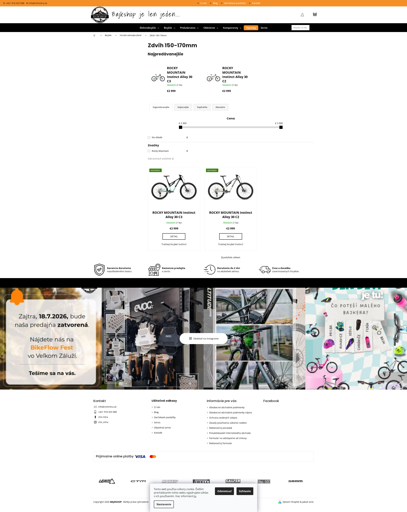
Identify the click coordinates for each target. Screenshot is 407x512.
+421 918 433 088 (107, 411)
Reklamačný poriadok (220, 427)
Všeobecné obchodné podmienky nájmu (230, 412)
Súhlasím (245, 491)
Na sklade (170, 137)
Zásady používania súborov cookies (228, 422)
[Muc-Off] (235, 481)
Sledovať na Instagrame (206, 338)
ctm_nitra (103, 422)
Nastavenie (164, 504)
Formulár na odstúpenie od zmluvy (228, 438)
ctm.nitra (103, 417)
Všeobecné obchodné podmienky (227, 407)
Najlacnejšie (183, 107)
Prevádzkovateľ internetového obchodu (230, 433)
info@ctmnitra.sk (107, 406)
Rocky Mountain (170, 150)
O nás (203, 3)
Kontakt (256, 3)
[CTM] (109, 481)
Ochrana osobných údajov (223, 417)
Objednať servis (162, 427)
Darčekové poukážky (235, 3)
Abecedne (220, 107)
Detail (174, 236)
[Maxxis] (140, 481)
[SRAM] (266, 481)
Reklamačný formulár (220, 443)
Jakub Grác (308, 501)
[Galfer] (203, 481)
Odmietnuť (224, 491)
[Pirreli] (172, 481)
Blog (215, 3)
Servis (157, 422)
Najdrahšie (202, 107)
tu (195, 496)
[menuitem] (149, 27)
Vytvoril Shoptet (291, 501)
